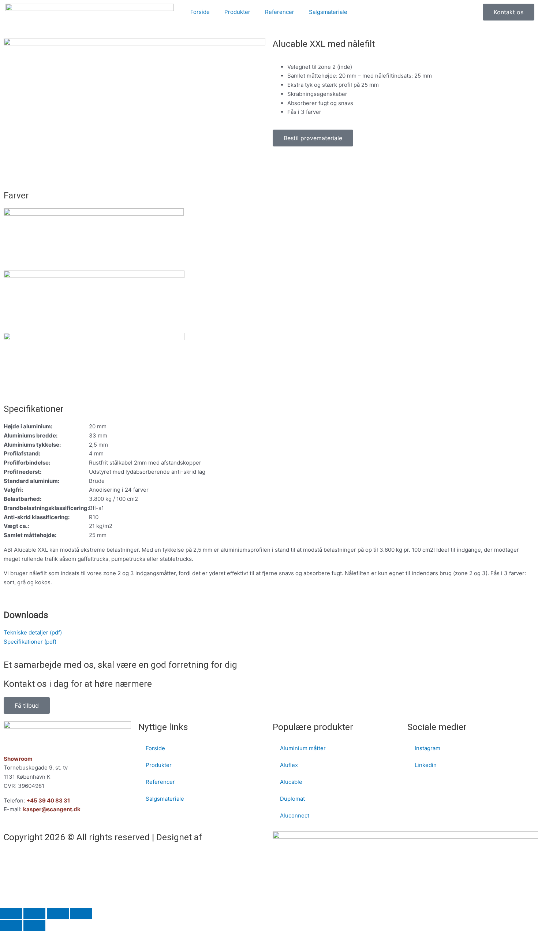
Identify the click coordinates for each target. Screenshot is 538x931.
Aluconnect (294, 815)
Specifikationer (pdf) (30, 641)
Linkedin (426, 764)
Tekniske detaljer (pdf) (33, 632)
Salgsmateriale (328, 11)
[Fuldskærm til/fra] (34, 913)
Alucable (291, 781)
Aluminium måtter (303, 748)
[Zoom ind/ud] (11, 913)
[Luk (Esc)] (81, 913)
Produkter (237, 11)
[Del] (58, 913)
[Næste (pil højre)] (34, 925)
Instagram (427, 748)
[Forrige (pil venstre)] (11, 925)
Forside (200, 11)
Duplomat (292, 798)
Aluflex (289, 764)
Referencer (279, 11)
